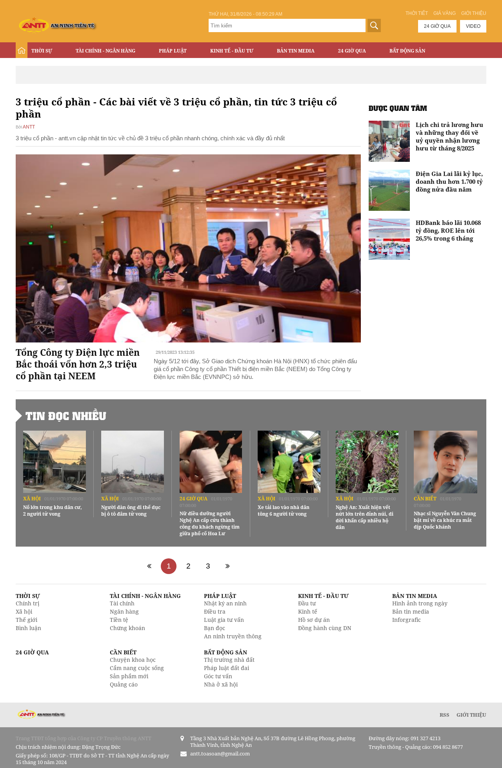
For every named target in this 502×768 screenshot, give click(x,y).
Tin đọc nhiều (65, 415)
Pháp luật (173, 50)
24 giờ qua (437, 26)
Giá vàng (444, 13)
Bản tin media (410, 611)
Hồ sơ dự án (314, 619)
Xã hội (32, 498)
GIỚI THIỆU (471, 714)
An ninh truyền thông (233, 636)
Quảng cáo (124, 684)
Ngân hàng (124, 611)
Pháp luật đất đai (226, 668)
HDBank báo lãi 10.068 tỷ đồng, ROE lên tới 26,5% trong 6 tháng (448, 230)
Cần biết (425, 498)
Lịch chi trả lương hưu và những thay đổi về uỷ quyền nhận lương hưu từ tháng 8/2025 (449, 136)
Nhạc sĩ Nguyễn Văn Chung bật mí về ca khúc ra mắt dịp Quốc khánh (445, 520)
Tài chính (122, 603)
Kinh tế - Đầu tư (231, 50)
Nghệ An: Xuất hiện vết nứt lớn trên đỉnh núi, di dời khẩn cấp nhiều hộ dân (364, 517)
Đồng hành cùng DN (324, 628)
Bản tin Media (296, 50)
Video (473, 26)
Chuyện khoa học (133, 659)
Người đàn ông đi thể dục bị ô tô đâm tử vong (130, 510)
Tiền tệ (119, 619)
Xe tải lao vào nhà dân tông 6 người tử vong (283, 510)
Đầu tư (307, 603)
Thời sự (41, 50)
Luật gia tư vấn (224, 619)
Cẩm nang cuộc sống (137, 668)
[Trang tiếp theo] (227, 566)
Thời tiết (417, 13)
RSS (444, 714)
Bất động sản (407, 50)
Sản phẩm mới (129, 676)
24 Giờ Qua (352, 50)
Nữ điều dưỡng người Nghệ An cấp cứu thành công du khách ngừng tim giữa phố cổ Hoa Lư (210, 523)
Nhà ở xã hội (221, 684)
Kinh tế (307, 611)
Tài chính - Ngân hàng (105, 50)
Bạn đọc (214, 628)
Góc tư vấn (218, 676)
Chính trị (27, 603)
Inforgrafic (406, 619)
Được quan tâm (398, 108)
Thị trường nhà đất (229, 659)
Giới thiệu (473, 13)
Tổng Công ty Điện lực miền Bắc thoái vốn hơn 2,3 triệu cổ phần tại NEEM (78, 364)
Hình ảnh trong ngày (419, 603)
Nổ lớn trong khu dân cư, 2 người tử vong (52, 510)
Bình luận (28, 628)
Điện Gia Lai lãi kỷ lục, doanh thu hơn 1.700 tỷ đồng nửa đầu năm (449, 181)
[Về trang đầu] (149, 566)
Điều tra (215, 611)
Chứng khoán (127, 628)
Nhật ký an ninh (225, 603)
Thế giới (26, 619)
